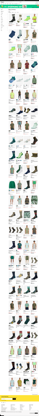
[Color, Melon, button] (11, 387)
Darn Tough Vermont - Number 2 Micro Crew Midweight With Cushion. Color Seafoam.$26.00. (19, 322)
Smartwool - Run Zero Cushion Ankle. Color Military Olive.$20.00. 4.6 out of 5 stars (27, 113)
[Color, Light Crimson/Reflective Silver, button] (33, 371)
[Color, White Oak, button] (11, 280)
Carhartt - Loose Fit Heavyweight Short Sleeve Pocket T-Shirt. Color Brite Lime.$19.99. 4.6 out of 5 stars (12, 97)
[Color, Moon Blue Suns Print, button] (19, 387)
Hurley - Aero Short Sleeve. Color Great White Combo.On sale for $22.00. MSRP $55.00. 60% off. (19, 187)
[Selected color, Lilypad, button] (23, 54)
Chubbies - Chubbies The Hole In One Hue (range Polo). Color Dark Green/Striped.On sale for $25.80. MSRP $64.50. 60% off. (27, 307)
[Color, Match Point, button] (28, 220)
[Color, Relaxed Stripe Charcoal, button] (11, 160)
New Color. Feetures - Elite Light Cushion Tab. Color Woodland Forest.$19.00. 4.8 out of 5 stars (12, 82)
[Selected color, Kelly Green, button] (9, 190)
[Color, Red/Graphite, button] (34, 99)
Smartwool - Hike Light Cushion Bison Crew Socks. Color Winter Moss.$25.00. (27, 277)
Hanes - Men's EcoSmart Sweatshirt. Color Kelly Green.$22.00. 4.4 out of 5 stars (12, 187)
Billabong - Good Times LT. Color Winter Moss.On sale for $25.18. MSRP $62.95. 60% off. (19, 307)
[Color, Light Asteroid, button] (32, 39)
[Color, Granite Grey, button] (26, 250)
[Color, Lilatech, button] (18, 85)
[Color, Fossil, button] (32, 265)
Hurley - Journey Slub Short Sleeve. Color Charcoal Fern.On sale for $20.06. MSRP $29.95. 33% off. (27, 128)
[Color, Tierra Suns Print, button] (18, 387)
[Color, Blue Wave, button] (13, 85)
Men (15, 12)
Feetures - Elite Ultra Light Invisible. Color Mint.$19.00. (19, 82)
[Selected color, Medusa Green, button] (16, 250)
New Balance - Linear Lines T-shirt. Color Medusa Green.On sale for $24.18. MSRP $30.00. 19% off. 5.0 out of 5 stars (19, 247)
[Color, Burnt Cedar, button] (25, 39)
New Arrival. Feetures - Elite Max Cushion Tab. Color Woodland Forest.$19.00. (34, 67)
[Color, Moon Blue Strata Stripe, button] (17, 387)
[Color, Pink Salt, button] (12, 85)
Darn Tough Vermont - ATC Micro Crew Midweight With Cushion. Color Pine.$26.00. (27, 322)
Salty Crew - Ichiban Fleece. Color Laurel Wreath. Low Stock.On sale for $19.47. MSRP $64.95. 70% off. (34, 82)
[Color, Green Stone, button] (24, 39)
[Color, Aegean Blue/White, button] (17, 265)
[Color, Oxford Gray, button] (32, 23)
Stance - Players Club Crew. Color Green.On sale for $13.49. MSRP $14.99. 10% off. (19, 36)
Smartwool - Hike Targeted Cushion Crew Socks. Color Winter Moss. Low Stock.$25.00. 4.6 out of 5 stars (34, 263)
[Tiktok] (3, 402)
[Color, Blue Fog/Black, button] (18, 99)
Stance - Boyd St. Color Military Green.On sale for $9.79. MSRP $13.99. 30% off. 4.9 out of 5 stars (19, 21)
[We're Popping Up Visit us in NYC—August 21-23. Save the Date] (19, 6)
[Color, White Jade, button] (28, 54)
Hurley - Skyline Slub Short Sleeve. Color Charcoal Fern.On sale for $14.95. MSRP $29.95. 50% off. (34, 36)
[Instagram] (1, 402)
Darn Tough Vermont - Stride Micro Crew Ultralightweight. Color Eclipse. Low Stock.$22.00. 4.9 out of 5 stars (27, 172)
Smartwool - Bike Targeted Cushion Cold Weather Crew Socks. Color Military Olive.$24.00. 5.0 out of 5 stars (19, 232)
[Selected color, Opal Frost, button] (23, 250)
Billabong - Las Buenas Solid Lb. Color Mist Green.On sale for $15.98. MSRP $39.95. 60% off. (19, 51)
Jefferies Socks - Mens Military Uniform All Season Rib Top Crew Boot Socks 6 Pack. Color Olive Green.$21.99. (34, 157)
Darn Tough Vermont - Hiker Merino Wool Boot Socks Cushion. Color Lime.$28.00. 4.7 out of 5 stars (27, 369)
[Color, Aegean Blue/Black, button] (17, 99)
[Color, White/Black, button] (21, 99)
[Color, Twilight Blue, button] (10, 220)
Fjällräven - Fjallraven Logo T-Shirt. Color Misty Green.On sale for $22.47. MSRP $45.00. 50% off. (19, 202)
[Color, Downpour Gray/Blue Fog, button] (28, 99)
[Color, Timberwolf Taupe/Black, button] (26, 99)
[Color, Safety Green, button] (12, 190)
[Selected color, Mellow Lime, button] (16, 160)
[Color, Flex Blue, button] (32, 130)
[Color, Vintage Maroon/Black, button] (19, 99)
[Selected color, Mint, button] (16, 85)
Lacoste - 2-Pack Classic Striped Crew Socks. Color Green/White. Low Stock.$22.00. (19, 172)
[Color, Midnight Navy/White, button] (11, 265)
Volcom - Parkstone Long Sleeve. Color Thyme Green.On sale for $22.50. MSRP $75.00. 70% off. (27, 202)
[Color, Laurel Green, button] (17, 205)
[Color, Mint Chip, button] (10, 85)
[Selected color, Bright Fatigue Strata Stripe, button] (16, 387)
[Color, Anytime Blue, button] (12, 160)
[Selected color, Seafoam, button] (9, 115)
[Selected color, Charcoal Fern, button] (31, 39)
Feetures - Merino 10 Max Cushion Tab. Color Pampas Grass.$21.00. (19, 143)
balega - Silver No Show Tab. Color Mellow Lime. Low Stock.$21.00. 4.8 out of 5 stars (19, 157)
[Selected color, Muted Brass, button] (23, 39)
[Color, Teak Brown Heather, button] (19, 295)
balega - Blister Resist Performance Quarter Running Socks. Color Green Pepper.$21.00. (34, 143)
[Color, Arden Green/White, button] (18, 265)
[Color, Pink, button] (25, 23)
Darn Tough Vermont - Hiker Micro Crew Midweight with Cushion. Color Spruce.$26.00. (19, 337)
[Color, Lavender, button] (17, 160)
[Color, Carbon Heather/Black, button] (35, 99)
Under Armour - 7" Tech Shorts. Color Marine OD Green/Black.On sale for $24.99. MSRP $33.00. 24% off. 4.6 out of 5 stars (19, 263)
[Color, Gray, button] (32, 325)
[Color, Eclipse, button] (24, 371)
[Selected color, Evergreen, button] (9, 160)
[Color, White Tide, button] (26, 54)
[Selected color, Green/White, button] (16, 175)
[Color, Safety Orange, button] (13, 190)
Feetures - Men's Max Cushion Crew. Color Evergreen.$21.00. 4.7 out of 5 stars (12, 157)
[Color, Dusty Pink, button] (19, 160)
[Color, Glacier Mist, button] (11, 85)
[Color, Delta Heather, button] (17, 295)
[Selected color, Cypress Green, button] (31, 54)
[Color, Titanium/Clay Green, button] (24, 99)
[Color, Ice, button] (17, 85)
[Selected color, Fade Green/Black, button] (31, 99)
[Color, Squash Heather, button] (18, 295)
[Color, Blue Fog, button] (19, 310)
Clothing (12, 12)
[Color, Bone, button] (19, 85)
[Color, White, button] (24, 23)
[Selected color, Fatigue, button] (9, 130)
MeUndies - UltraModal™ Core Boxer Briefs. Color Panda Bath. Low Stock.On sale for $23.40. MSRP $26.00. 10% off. (27, 217)
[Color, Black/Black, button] (32, 355)
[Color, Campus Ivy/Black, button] (27, 99)
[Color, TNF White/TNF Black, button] (24, 250)
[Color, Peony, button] (20, 85)
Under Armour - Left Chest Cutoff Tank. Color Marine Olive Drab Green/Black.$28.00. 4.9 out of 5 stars (34, 353)
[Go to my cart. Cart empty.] (37, 2)
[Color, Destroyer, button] (24, 130)
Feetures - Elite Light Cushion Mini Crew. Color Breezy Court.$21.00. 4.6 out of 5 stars (12, 143)
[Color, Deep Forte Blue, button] (32, 54)
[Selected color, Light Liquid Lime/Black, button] (9, 355)
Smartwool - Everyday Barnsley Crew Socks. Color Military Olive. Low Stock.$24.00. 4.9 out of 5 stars (12, 232)
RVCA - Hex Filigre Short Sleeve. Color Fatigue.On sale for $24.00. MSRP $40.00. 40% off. (34, 232)
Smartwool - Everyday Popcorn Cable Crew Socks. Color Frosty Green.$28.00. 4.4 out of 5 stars (19, 369)
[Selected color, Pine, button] (31, 220)
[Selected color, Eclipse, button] (16, 115)
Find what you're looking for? (34, 394)
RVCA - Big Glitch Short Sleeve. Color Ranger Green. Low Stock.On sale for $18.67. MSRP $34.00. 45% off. (19, 67)
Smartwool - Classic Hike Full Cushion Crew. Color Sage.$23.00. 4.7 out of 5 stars (19, 217)
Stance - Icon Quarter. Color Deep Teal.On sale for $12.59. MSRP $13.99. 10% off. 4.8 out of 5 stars (12, 36)
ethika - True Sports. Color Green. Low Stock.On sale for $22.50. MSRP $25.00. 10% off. (34, 202)
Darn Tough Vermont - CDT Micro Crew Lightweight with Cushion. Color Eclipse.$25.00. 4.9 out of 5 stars (34, 277)
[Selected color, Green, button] (31, 325)
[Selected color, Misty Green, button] (16, 205)
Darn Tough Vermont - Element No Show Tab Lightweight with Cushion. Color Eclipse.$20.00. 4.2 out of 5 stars (34, 113)
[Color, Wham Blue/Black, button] (12, 265)
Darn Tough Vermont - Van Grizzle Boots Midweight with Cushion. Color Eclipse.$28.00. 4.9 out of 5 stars (12, 369)
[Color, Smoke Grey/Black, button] (11, 355)
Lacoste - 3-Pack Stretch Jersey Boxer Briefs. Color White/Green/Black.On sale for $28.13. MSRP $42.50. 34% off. (27, 384)
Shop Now (24, 0)
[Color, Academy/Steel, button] (24, 265)
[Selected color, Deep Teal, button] (9, 39)
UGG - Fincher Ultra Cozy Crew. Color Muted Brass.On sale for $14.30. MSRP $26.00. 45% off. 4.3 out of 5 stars (27, 36)
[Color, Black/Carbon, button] (18, 160)
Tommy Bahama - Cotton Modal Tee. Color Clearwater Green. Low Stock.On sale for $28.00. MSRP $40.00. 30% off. (12, 384)
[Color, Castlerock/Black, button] (32, 99)
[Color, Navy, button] (27, 23)
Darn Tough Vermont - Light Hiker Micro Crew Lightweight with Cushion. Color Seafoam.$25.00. (34, 292)
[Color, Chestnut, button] (18, 220)
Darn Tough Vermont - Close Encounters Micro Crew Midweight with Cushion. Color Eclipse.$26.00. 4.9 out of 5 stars (27, 337)
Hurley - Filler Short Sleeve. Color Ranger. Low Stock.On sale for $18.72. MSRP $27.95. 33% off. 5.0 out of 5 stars (27, 67)
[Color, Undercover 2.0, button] (25, 220)
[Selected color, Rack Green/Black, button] (9, 265)
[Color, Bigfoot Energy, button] (27, 220)
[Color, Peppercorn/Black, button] (20, 99)
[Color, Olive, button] (25, 371)
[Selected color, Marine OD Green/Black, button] (23, 99)
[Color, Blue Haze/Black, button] (25, 99)
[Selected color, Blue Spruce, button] (9, 280)
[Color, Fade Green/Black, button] (13, 265)
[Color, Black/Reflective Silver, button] (32, 371)
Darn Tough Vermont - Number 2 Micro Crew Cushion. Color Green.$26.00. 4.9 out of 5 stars (34, 322)
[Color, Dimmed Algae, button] (28, 250)
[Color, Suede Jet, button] (10, 280)
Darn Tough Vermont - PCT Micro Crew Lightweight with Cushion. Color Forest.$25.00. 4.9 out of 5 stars (12, 292)
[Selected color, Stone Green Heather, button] (16, 295)
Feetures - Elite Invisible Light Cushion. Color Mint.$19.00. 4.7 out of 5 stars (27, 82)
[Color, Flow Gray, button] (33, 130)
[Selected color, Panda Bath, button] (23, 220)
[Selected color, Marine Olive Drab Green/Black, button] (23, 265)
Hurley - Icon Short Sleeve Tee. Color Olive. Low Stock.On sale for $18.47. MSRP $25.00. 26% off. (12, 67)
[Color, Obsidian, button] (17, 190)
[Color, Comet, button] (17, 115)
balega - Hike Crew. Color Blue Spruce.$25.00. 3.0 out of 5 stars (12, 277)
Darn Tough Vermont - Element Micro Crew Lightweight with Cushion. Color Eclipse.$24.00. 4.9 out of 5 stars (12, 247)
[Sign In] (36, 2)
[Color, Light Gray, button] (27, 54)
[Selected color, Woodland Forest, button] (9, 85)
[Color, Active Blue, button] (25, 250)
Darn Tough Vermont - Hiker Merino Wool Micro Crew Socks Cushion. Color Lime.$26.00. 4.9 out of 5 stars (12, 337)
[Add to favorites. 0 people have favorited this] (15, 14)
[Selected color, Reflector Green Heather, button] (31, 23)
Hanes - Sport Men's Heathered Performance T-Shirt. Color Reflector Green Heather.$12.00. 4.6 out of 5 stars (34, 21)
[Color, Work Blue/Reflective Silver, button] (34, 371)
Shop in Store (36, 7)
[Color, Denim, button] (33, 325)
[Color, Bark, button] (10, 325)
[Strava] (5, 402)
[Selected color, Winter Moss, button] (9, 220)
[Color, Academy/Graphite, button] (33, 99)
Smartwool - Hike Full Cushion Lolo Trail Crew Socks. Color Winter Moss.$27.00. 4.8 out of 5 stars (34, 337)
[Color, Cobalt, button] (21, 160)
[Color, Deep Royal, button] (10, 190)
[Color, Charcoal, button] (26, 23)
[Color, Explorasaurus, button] (26, 220)
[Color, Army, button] (19, 190)
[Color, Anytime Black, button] (10, 160)
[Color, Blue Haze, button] (18, 310)
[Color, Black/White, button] (17, 175)
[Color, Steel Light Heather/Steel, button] (34, 355)
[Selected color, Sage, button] (16, 220)
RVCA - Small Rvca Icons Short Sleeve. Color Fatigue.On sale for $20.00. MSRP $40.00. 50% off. (12, 128)
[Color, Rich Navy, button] (25, 54)
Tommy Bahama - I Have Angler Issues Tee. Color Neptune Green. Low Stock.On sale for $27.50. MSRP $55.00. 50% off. (19, 353)
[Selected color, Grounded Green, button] (31, 130)
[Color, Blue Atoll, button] (10, 387)
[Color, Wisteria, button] (24, 54)
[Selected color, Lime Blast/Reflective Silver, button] (31, 371)
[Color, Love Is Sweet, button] (24, 220)
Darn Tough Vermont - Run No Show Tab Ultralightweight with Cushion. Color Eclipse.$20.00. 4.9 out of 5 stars (19, 113)
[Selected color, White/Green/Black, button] (23, 387)
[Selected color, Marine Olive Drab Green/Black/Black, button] (16, 99)
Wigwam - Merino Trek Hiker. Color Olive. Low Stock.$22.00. (27, 187)
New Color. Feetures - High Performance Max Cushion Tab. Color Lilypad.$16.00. (27, 51)
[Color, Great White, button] (20, 190)
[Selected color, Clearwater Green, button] (9, 387)
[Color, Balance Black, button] (34, 130)
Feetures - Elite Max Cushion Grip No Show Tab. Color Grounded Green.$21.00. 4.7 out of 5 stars (34, 128)
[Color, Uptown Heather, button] (13, 160)
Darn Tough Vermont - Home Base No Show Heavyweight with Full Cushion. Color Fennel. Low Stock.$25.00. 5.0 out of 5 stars (19, 277)
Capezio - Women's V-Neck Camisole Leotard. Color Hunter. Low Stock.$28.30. (34, 384)
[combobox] (12, 2)
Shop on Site (33, 7)
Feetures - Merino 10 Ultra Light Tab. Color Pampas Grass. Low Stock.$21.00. (27, 143)
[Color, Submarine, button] (18, 190)
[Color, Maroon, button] (11, 190)
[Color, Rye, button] (32, 220)
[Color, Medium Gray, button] (26, 115)
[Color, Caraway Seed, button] (27, 250)
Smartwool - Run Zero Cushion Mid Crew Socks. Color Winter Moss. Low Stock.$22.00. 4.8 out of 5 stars (34, 172)
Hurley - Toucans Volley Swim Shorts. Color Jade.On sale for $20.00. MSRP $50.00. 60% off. (19, 128)
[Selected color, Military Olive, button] (23, 115)
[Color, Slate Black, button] (17, 310)
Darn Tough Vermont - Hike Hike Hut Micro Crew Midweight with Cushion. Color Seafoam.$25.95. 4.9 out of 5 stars (12, 322)
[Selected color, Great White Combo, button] (16, 190)
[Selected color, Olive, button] (23, 190)
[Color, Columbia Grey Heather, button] (20, 295)
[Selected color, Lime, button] (23, 23)
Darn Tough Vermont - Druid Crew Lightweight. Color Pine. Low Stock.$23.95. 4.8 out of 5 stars (34, 217)
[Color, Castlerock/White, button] (20, 265)
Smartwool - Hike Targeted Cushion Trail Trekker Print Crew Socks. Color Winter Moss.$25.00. (27, 292)
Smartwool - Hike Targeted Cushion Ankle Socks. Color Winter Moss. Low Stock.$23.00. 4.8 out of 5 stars (12, 217)
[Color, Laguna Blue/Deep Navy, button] (24, 115)
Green (17, 12)
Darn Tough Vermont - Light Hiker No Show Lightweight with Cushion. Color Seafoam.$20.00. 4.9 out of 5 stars (12, 113)
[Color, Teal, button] (10, 54)
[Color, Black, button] (28, 23)
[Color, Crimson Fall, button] (33, 54)
